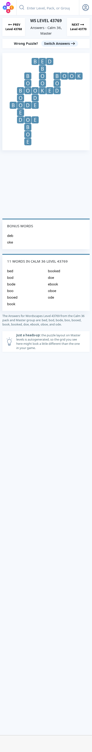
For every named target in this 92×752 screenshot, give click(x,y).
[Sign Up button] (85, 7)
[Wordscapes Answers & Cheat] (8, 7)
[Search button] (22, 7)
